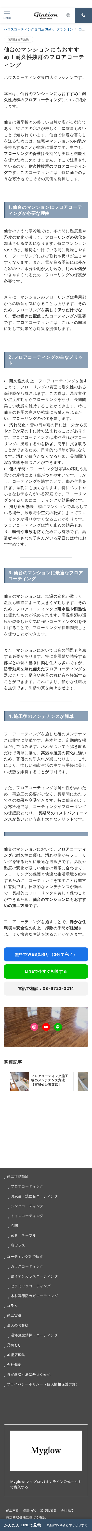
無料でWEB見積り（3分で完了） (46, 954)
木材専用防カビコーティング (34, 1296)
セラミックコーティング (31, 1286)
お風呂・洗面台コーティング (34, 1196)
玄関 (14, 1225)
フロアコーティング (27, 1186)
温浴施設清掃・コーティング (34, 1335)
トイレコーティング (27, 1216)
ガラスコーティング (27, 1266)
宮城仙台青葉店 (18, 39)
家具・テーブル (23, 1235)
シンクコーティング (27, 1206)
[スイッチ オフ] (68, 15)
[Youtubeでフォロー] (46, 1027)
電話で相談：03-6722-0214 (46, 988)
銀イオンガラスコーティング (34, 1276)
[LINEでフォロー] (58, 1027)
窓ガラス (18, 1245)
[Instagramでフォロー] (34, 1027)
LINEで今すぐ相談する (46, 971)
